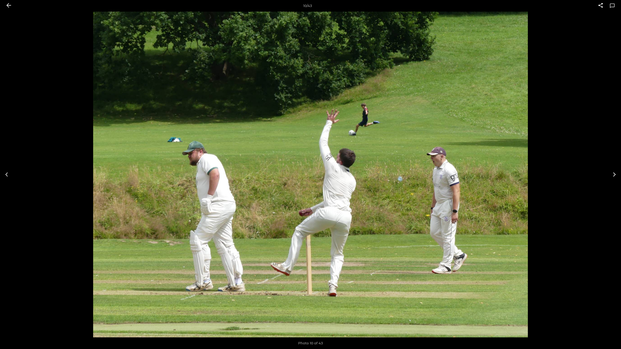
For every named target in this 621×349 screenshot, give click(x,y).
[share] (601, 5)
